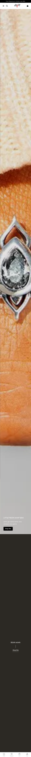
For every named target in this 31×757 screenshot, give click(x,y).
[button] (3, 6)
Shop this (8, 529)
